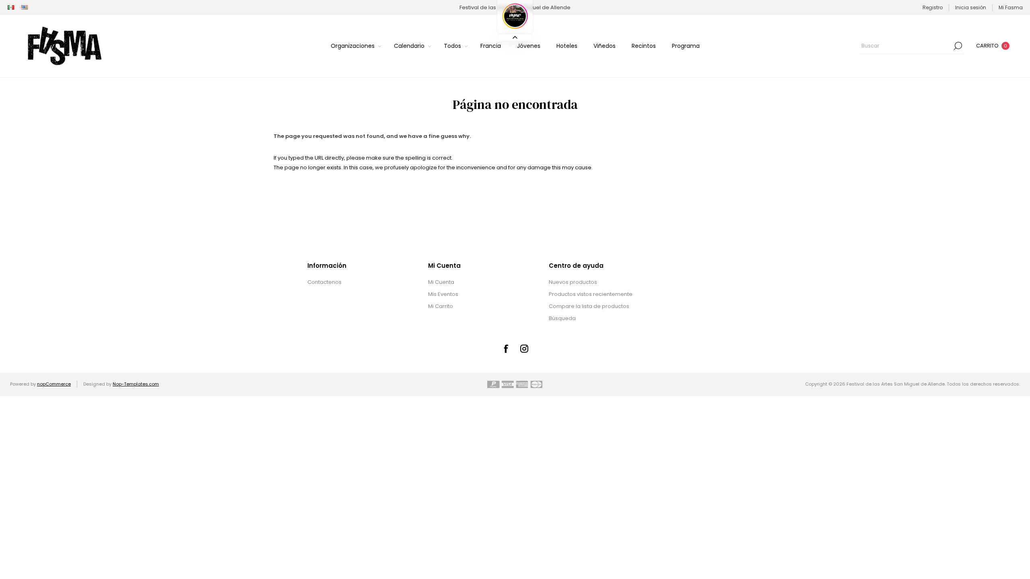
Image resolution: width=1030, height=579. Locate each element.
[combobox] (905, 46)
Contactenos (324, 282)
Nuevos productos (573, 282)
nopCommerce (54, 384)
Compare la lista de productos (589, 306)
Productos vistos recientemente (590, 294)
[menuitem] (350, 282)
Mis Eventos (443, 294)
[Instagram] (524, 349)
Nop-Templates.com (136, 384)
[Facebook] (506, 349)
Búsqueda (958, 46)
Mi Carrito (440, 306)
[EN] (24, 7)
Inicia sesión (970, 7)
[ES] (10, 7)
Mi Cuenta (441, 282)
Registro (933, 7)
